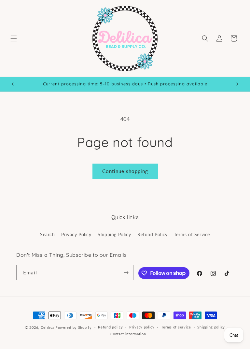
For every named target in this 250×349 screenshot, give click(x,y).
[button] (14, 38)
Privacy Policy (76, 234)
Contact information (128, 334)
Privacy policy (142, 327)
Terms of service (176, 327)
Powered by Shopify (73, 327)
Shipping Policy (114, 234)
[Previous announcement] (13, 84)
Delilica (47, 327)
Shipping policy (211, 327)
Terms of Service (192, 234)
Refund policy (110, 327)
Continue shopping (125, 171)
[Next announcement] (237, 84)
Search (47, 234)
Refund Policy (152, 234)
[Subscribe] (126, 272)
